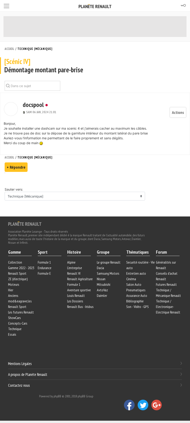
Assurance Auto (136, 295)
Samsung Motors (108, 273)
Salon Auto (133, 284)
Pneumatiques (136, 290)
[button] (11, 109)
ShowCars (14, 317)
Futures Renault (166, 284)
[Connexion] (183, 5)
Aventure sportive (79, 290)
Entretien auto (136, 273)
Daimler (102, 295)
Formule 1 (44, 262)
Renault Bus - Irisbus (80, 306)
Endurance (44, 267)
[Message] (24, 112)
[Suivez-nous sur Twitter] (144, 405)
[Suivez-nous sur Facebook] (131, 405)
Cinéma (131, 279)
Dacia (100, 267)
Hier (10, 290)
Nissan (101, 279)
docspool (33, 104)
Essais (12, 334)
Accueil (9, 49)
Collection (15, 262)
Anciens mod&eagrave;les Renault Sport (20, 301)
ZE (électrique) (18, 279)
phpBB (57, 396)
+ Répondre (16, 167)
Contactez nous (19, 385)
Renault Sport (17, 273)
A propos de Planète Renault (27, 374)
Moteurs (13, 284)
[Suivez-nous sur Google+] (157, 405)
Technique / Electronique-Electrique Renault (168, 306)
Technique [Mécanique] (34, 49)
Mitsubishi (103, 284)
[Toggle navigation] (6, 5)
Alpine (71, 262)
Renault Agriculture (80, 279)
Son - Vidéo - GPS (137, 306)
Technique (15, 328)
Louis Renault (76, 295)
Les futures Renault (21, 312)
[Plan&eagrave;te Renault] (24, 223)
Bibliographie (135, 301)
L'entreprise (74, 267)
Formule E (44, 273)
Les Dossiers (75, 301)
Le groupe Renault (108, 262)
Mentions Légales (20, 363)
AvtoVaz (102, 290)
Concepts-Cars (17, 323)
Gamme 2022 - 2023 (21, 267)
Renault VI (73, 273)
